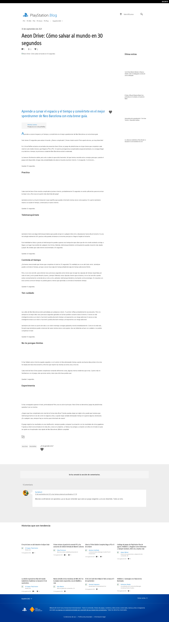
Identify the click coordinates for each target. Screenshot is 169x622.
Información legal (99, 617)
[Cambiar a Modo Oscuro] (121, 14)
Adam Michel (124, 552)
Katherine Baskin (126, 584)
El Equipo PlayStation (31, 548)
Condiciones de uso (70, 617)
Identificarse (129, 14)
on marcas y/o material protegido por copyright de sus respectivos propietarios (81, 610)
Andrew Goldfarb (94, 550)
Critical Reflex (32, 446)
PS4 (34, 21)
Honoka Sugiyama (94, 584)
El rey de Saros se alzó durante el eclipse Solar (35, 544)
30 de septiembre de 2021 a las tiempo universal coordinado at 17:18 (56, 494)
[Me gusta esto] (33, 553)
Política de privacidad (85, 617)
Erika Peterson (61, 550)
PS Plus (46, 21)
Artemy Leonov (32, 124)
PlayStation (43, 15)
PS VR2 (29, 21)
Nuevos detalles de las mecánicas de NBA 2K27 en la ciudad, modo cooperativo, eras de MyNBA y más (68, 581)
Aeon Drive (25, 446)
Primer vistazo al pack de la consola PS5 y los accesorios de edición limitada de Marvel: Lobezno (68, 545)
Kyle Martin (60, 586)
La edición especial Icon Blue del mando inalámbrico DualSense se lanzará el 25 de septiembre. (34, 581)
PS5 (24, 21)
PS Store (39, 21)
